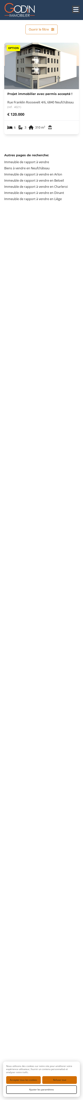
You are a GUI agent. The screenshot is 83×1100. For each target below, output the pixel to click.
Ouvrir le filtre (39, 29)
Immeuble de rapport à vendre (26, 162)
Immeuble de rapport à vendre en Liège (33, 199)
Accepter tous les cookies (23, 1080)
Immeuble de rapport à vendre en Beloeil (34, 180)
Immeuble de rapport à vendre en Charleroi (36, 187)
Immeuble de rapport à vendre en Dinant (34, 193)
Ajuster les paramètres (41, 1089)
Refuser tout (59, 1080)
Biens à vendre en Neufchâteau (27, 168)
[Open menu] (76, 9)
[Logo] (19, 10)
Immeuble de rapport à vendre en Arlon (33, 174)
